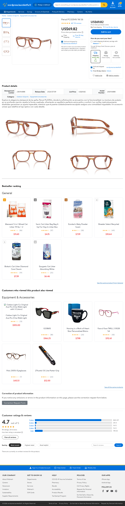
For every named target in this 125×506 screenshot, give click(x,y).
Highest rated (29, 445)
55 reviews (77, 23)
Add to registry (114, 75)
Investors (5, 489)
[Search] (104, 4)
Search (118, 445)
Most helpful (44, 445)
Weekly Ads (92, 468)
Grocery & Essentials (42, 12)
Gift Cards (30, 492)
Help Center (61, 468)
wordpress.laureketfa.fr (69, 43)
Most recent (15, 445)
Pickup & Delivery (58, 12)
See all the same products (113, 387)
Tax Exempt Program (59, 496)
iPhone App (106, 479)
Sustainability (6, 492)
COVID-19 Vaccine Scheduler (62, 479)
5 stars (31, 420)
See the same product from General (110, 283)
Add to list (98, 75)
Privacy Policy (82, 482)
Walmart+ (30, 489)
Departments (11, 12)
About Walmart (7, 479)
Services (21, 12)
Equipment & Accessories (28, 16)
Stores (29, 482)
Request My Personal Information (84, 490)
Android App (106, 482)
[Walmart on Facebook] (103, 491)
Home (4, 16)
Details (109, 71)
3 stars (31, 425)
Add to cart (106, 31)
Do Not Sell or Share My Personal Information (85, 496)
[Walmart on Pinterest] (116, 491)
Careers (80, 12)
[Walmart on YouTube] (111, 491)
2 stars (31, 428)
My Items (89, 12)
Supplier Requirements (10, 496)
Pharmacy (70, 12)
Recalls (54, 486)
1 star (32, 431)
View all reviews (10, 437)
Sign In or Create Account (41, 468)
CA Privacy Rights (83, 486)
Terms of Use (81, 479)
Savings (29, 12)
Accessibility (56, 489)
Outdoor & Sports (13, 16)
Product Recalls (57, 492)
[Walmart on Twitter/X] (107, 491)
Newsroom (6, 486)
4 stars (31, 423)
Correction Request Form (15, 402)
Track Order (77, 468)
